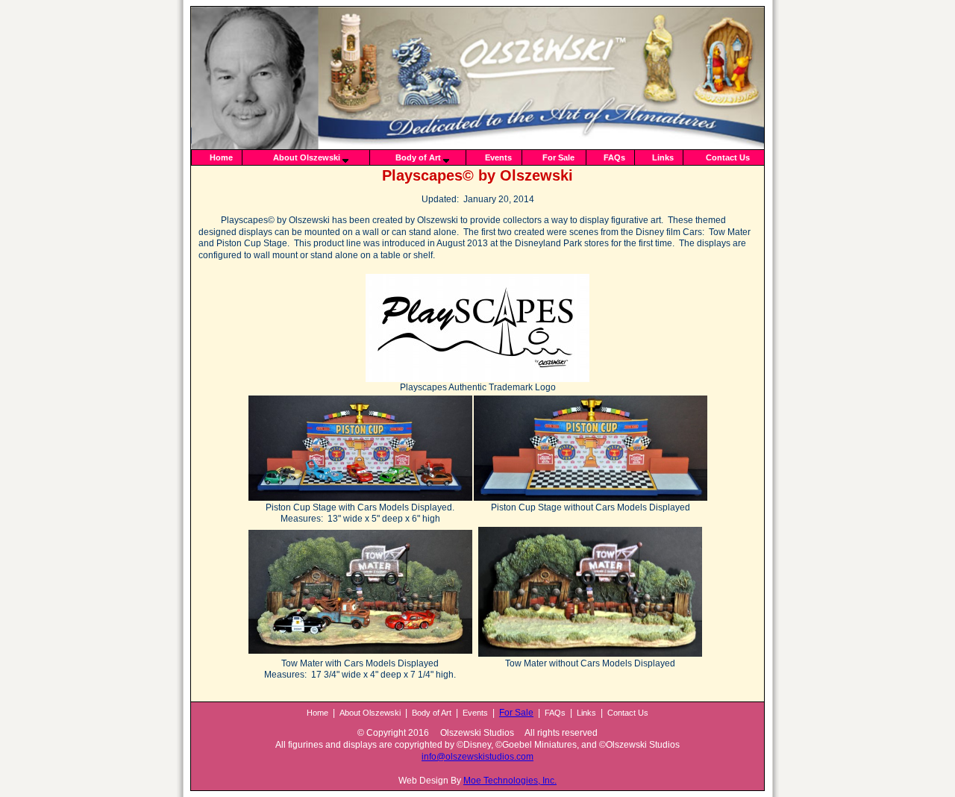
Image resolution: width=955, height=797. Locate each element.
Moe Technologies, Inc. (510, 780)
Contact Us (728, 157)
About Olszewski (306, 157)
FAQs (614, 157)
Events (498, 157)
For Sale (558, 157)
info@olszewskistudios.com (477, 756)
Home (221, 157)
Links (663, 157)
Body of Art (418, 157)
